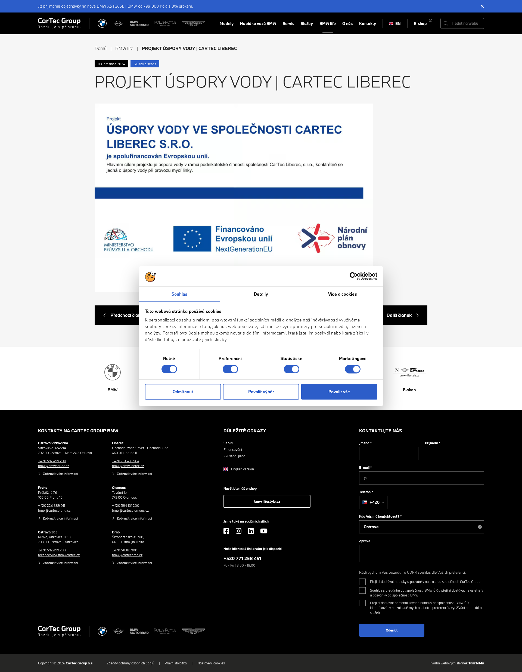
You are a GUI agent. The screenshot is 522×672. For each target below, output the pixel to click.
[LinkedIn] (251, 531)
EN (398, 23)
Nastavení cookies (211, 663)
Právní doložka (176, 663)
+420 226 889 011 (51, 505)
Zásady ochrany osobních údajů (130, 663)
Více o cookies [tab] (342, 294)
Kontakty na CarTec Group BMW (78, 430)
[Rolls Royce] (165, 23)
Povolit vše (339, 392)
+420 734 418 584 (125, 461)
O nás (347, 23)
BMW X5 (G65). (110, 6)
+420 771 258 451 (242, 558)
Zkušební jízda (234, 456)
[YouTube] (264, 531)
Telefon (366, 492)
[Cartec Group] (59, 23)
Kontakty (367, 23)
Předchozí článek (128, 315)
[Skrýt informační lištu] (482, 6)
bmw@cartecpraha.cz (54, 510)
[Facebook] (226, 531)
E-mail (365, 467)
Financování (232, 449)
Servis (288, 23)
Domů (101, 48)
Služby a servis (145, 64)
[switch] (230, 369)
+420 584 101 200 (125, 505)
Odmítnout (183, 392)
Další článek (399, 315)
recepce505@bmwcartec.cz (59, 555)
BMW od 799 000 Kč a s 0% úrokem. (160, 6)
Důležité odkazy (244, 430)
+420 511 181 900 (124, 550)
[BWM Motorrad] (139, 23)
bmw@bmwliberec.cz (128, 466)
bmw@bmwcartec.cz (53, 466)
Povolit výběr (261, 392)
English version (242, 469)
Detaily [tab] (261, 294)
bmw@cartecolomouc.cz (130, 510)
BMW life (327, 23)
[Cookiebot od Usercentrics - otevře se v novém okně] (353, 276)
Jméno (365, 443)
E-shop (420, 23)
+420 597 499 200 (52, 461)
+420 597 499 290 (52, 550)
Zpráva (364, 541)
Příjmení (432, 443)
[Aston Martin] (193, 23)
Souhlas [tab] (180, 294)
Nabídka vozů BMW (258, 23)
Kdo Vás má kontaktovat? (380, 516)
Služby (307, 23)
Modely (227, 23)
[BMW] (102, 23)
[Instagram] (238, 531)
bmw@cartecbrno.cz (127, 555)
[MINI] (118, 23)
